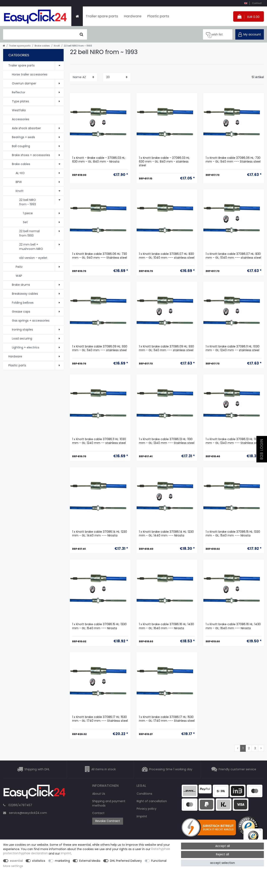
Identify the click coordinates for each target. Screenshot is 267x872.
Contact (257, 3)
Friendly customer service (237, 769)
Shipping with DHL (37, 769)
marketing (62, 861)
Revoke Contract (107, 821)
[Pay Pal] (206, 804)
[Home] (77, 16)
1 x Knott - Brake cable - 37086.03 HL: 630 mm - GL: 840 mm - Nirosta (99, 160)
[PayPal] (205, 789)
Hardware (132, 16)
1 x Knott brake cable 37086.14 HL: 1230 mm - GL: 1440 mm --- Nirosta (99, 533)
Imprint (142, 816)
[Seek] (81, 34)
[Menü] (260, 830)
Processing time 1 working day (170, 769)
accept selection (222, 863)
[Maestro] (255, 791)
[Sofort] (224, 804)
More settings (13, 866)
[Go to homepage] (4, 45)
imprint (66, 853)
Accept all (222, 846)
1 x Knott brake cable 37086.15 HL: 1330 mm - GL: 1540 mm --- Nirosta (233, 533)
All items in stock (103, 769)
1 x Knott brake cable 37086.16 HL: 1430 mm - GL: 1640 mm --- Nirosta (166, 626)
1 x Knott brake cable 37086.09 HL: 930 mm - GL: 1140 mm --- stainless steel (99, 348)
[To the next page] (261, 748)
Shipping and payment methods (108, 803)
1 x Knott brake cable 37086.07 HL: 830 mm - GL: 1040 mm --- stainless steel (166, 256)
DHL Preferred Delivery (126, 861)
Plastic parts (158, 16)
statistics (38, 861)
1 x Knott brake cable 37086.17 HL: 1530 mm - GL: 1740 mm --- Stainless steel (100, 719)
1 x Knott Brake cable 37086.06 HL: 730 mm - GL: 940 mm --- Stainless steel (233, 160)
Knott (57, 45)
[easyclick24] (34, 793)
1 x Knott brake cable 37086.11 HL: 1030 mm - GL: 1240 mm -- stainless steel (232, 348)
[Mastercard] (190, 804)
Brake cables (42, 45)
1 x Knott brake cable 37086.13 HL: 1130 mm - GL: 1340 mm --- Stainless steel (166, 441)
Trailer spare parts (102, 16)
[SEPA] (221, 791)
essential (16, 861)
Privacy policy (146, 809)
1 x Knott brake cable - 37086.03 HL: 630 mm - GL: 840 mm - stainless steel (164, 161)
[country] (245, 3)
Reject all (222, 854)
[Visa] (240, 804)
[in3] (238, 791)
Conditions (144, 794)
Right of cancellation (152, 801)
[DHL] (190, 791)
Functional (158, 861)
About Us (98, 794)
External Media (89, 861)
